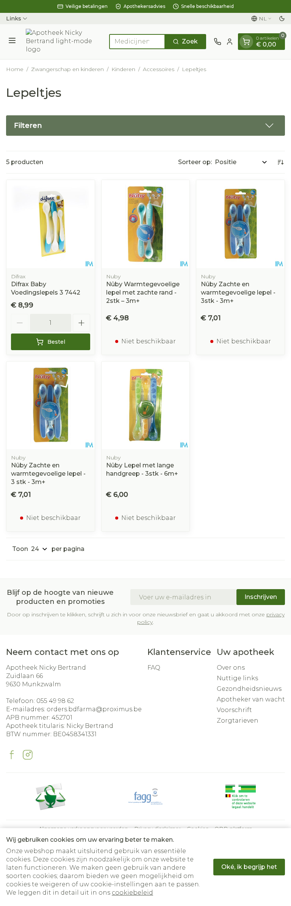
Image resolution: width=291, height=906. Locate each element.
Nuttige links (237, 678)
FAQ (153, 667)
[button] (145, 125)
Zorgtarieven (237, 720)
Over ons (231, 667)
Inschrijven (260, 596)
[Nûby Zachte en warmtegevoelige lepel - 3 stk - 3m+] (50, 405)
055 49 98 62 (55, 700)
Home (14, 69)
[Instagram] (27, 754)
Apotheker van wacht (251, 699)
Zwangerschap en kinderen (67, 69)
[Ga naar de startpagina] (64, 41)
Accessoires (158, 69)
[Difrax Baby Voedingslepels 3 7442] (50, 224)
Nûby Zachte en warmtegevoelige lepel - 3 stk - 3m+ (48, 474)
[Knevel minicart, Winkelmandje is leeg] (246, 41)
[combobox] (137, 41)
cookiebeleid (132, 892)
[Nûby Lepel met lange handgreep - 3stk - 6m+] (146, 405)
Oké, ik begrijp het (249, 866)
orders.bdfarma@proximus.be (94, 709)
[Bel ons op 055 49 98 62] (217, 41)
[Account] (229, 41)
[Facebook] (11, 754)
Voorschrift (234, 710)
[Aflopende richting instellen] (280, 162)
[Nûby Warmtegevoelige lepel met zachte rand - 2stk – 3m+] (146, 224)
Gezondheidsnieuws (249, 688)
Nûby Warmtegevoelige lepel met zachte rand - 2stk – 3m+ (143, 292)
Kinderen (123, 69)
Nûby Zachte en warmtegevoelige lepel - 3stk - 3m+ (238, 292)
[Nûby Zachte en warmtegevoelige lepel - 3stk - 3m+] (240, 224)
